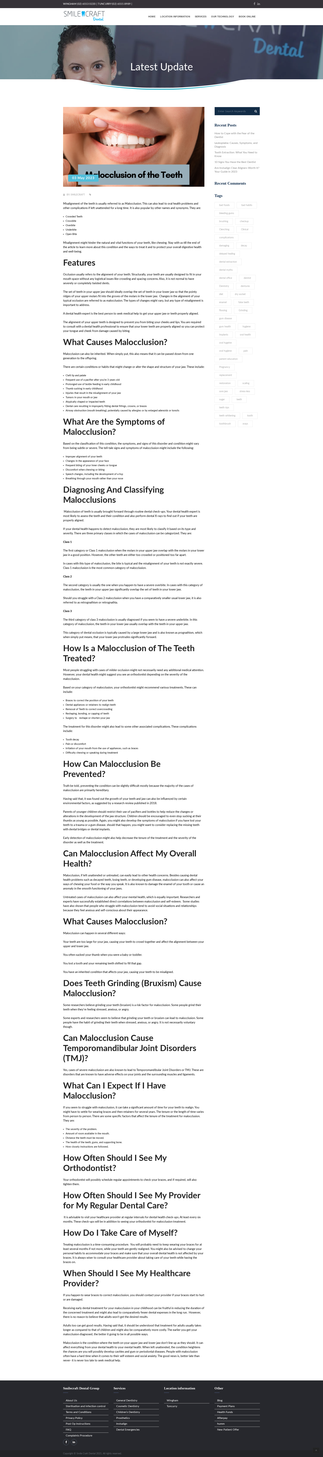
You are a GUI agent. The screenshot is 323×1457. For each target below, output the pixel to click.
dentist (247, 278)
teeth (239, 399)
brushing (223, 221)
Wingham (172, 1400)
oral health (245, 335)
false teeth (243, 302)
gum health (225, 327)
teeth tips (224, 407)
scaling (245, 383)
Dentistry (224, 286)
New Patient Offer (228, 1429)
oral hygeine (225, 343)
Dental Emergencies (128, 1429)
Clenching (224, 229)
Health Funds (225, 1412)
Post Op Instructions (78, 1423)
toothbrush (225, 424)
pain (245, 351)
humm (221, 1423)
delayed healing (227, 254)
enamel (223, 302)
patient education (228, 359)
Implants (223, 335)
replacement (225, 375)
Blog (219, 1400)
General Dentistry (126, 1400)
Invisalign (121, 1423)
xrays (245, 424)
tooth (250, 416)
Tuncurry (172, 1406)
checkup (244, 221)
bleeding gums (226, 213)
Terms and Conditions (78, 1412)
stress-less (245, 391)
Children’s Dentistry (128, 1412)
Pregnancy (224, 367)
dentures (245, 286)
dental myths (226, 270)
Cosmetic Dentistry (127, 1406)
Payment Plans (226, 1406)
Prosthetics (123, 1418)
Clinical (244, 229)
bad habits (246, 205)
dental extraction (228, 262)
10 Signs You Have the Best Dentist (235, 162)
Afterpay (222, 1418)
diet (221, 294)
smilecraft (78, 195)
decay (244, 246)
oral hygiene (225, 351)
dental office (225, 278)
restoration (225, 383)
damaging (224, 246)
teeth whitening (227, 416)
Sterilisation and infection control (85, 1406)
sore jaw (223, 391)
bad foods (224, 205)
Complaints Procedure (79, 1435)
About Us (71, 1400)
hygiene (246, 327)
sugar (222, 399)
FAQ (68, 1429)
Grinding (243, 310)
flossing (223, 310)
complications (226, 237)
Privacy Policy (74, 1418)
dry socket (240, 294)
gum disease (225, 318)
